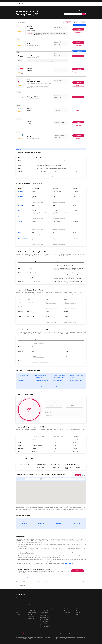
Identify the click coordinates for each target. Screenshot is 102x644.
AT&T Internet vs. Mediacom (24, 375)
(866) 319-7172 (79, 138)
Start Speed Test (29, 410)
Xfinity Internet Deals (44, 621)
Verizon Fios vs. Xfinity (58, 380)
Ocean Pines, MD (76, 523)
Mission (17, 608)
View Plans (78, 29)
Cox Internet (30, 614)
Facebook (78, 606)
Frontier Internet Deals (44, 617)
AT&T (19, 210)
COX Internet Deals (44, 615)
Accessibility (66, 610)
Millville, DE (58, 523)
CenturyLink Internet (32, 612)
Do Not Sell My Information (67, 613)
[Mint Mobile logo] (20, 97)
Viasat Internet (31, 618)
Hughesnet (20, 205)
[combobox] (64, 479)
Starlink (19, 232)
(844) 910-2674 (79, 45)
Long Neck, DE (40, 523)
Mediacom (20, 196)
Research (54, 606)
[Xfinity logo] (21, 42)
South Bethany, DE (77, 526)
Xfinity (19, 216)
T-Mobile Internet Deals (44, 610)
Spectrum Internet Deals (45, 608)
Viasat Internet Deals (44, 619)
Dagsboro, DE (40, 521)
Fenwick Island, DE (77, 521)
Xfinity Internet (31, 620)
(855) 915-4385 (79, 110)
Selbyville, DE (59, 526)
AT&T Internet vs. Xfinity (23, 380)
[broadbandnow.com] (21, 4)
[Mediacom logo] (20, 108)
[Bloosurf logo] (20, 135)
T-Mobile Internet (31, 610)
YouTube (78, 612)
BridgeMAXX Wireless (22, 238)
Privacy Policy (67, 606)
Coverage (78, 475)
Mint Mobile (20, 191)
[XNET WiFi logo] (20, 124)
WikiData (78, 614)
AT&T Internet (30, 606)
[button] (67, 4)
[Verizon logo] (20, 69)
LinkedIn (78, 608)
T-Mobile (20, 221)
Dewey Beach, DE (60, 521)
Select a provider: (21, 479)
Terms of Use (66, 608)
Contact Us (18, 614)
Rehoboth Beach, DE (42, 526)
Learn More (65, 0)
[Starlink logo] (20, 55)
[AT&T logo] (21, 29)
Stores (83, 475)
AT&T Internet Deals (44, 606)
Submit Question (77, 570)
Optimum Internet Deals (45, 626)
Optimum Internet (31, 623)
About (17, 606)
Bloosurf (20, 227)
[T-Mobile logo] (20, 82)
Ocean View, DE (24, 526)
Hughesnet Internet (32, 621)
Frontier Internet (31, 616)
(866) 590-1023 (79, 32)
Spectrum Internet (31, 608)
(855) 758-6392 (79, 125)
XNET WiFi (20, 242)
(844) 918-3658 (79, 85)
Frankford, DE (24, 523)
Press (17, 612)
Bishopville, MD (24, 521)
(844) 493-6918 (79, 58)
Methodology (68, 563)
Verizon (19, 200)
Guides (53, 608)
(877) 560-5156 (79, 72)
